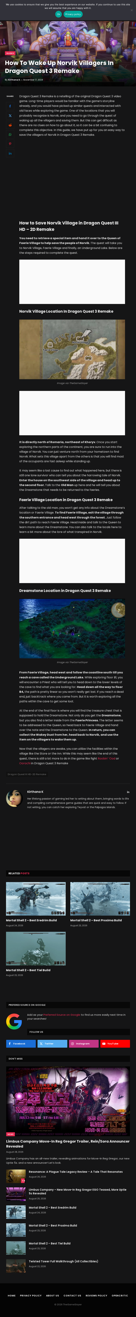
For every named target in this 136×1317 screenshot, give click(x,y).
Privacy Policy (31, 1295)
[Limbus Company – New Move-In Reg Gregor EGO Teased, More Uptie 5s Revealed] (16, 1194)
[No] (131, 10)
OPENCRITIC (120, 1295)
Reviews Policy (96, 1295)
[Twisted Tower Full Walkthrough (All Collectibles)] (16, 1266)
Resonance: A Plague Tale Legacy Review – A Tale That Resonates (76, 1172)
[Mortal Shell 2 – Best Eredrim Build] (36, 899)
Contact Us (72, 1295)
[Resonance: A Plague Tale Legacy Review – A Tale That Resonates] (16, 1176)
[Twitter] (10, 115)
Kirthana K (14, 79)
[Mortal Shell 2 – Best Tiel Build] (36, 948)
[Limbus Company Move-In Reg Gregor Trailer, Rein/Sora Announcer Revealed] (68, 1101)
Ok (58, 14)
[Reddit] (10, 125)
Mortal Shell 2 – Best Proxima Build (96, 920)
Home (12, 1295)
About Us (52, 1295)
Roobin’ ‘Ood (106, 758)
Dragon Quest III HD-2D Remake (27, 774)
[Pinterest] (10, 144)
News (10, 1134)
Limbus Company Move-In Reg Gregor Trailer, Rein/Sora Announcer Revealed (68, 1144)
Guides (10, 53)
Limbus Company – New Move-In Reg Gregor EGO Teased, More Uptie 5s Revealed (77, 1191)
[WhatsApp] (10, 134)
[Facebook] (10, 106)
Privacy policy (73, 14)
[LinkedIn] (10, 153)
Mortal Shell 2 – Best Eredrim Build (31, 920)
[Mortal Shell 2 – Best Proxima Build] (100, 899)
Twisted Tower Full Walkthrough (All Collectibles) (63, 1261)
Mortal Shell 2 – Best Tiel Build (28, 970)
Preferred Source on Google (61, 1015)
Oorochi (25, 763)
